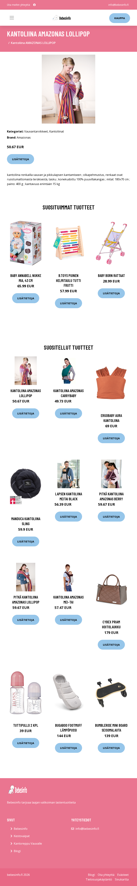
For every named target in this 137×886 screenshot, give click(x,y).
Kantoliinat (56, 131)
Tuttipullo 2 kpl (25, 725)
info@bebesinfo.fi (118, 4)
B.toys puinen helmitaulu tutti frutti (68, 280)
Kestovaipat (22, 836)
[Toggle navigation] (12, 17)
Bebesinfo (20, 829)
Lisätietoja (20, 159)
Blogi (17, 851)
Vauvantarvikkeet (36, 131)
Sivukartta (122, 879)
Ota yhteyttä (106, 875)
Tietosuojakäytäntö (99, 879)
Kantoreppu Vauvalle (28, 843)
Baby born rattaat (111, 275)
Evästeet (123, 875)
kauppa (119, 18)
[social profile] (34, 4)
